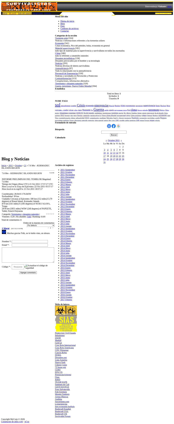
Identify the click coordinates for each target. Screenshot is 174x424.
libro (110, 120)
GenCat (58, 343)
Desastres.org (61, 357)
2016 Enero (65, 292)
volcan (71, 110)
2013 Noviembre (67, 233)
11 (108, 153)
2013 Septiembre (67, 228)
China (167, 110)
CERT (58, 370)
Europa (147, 120)
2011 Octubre (66, 172)
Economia (59, 43)
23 (123, 156)
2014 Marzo (65, 243)
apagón (111, 110)
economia (90, 105)
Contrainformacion (63, 78)
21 (25, 165)
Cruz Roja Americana (64, 348)
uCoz (27, 421)
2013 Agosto (66, 226)
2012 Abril (65, 187)
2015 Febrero (66, 270)
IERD (57, 379)
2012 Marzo (65, 184)
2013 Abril (65, 216)
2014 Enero (65, 238)
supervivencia (149, 105)
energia (121, 113)
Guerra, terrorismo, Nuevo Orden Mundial (73, 86)
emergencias (101, 105)
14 (117, 153)
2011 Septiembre (67, 170)
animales (145, 110)
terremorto (127, 118)
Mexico (162, 110)
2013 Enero (65, 209)
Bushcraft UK (61, 414)
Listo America (61, 360)
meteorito (91, 120)
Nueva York (60, 362)
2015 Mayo (65, 275)
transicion (133, 120)
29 (120, 159)
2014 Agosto (66, 255)
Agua (166, 113)
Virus (56, 118)
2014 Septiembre (67, 258)
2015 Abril (65, 273)
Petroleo (80, 115)
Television (109, 118)
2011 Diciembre (67, 177)
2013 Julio (64, 224)
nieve (75, 115)
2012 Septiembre (67, 199)
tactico (57, 113)
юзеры (142, 120)
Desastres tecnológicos (65, 58)
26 (111, 159)
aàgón (128, 115)
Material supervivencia (65, 48)
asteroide (85, 120)
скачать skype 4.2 (96, 115)
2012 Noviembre (67, 204)
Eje (92, 110)
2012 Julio (64, 194)
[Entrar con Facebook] (114, 126)
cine (71, 115)
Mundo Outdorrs (62, 394)
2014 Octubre (66, 260)
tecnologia (114, 113)
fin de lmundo (159, 113)
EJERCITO (79, 113)
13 (114, 153)
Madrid (58, 340)
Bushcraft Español (63, 409)
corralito (122, 120)
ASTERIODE (162, 115)
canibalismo (98, 113)
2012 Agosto (66, 197)
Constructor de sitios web (12, 421)
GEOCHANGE (62, 387)
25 (108, 159)
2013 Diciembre (67, 236)
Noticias (58, 63)
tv (118, 118)
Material (111, 106)
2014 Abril (65, 246)
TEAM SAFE (61, 382)
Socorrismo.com (62, 401)
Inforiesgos (60, 335)
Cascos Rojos (61, 352)
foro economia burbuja (64, 406)
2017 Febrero (66, 300)
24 (104, 159)
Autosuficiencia (62, 68)
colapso (144, 115)
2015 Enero (65, 268)
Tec (125, 113)
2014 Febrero (66, 241)
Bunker (117, 106)
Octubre (18, 165)
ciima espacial (99, 120)
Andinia (58, 399)
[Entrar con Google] (118, 126)
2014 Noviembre (67, 263)
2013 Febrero (66, 211)
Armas (139, 113)
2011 (11, 165)
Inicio (4, 13)
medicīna (66, 120)
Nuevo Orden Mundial (109, 115)
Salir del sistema (25, 13)
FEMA (123, 106)
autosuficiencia (65, 106)
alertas (73, 118)
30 (123, 159)
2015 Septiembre (67, 285)
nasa (168, 115)
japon (80, 110)
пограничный (121, 115)
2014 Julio (64, 253)
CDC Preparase (62, 350)
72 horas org (60, 367)
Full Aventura (61, 392)
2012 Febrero (66, 182)
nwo (113, 120)
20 (114, 156)
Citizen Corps (61, 365)
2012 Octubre (66, 201)
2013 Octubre (66, 231)
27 (114, 159)
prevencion (139, 106)
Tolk (29, 216)
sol (57, 104)
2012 (62, 115)
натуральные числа (120, 110)
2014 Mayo (65, 248)
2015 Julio (64, 280)
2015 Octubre (66, 287)
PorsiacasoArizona (63, 375)
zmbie (127, 120)
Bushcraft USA (61, 411)
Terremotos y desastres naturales (25, 214)
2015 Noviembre (67, 290)
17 (104, 156)
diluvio (128, 113)
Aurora (139, 110)
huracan (67, 115)
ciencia (144, 113)
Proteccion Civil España (65, 333)
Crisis (81, 105)
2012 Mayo (65, 189)
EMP (137, 120)
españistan (103, 118)
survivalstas (151, 118)
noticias (57, 115)
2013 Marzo (65, 214)
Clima (57, 53)
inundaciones (107, 113)
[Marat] (4, 233)
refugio (157, 120)
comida (157, 118)
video (76, 110)
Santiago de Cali (62, 384)
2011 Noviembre (67, 175)
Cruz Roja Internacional (65, 345)
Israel (115, 118)
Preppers (163, 118)
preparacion (143, 118)
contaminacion (94, 118)
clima (134, 109)
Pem (128, 110)
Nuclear (163, 106)
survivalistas (59, 120)
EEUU (87, 118)
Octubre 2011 (114, 140)
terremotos (130, 106)
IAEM (58, 338)
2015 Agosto (66, 282)
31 (104, 162)
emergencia (150, 113)
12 (111, 153)
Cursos (71, 120)
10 (104, 153)
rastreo (106, 120)
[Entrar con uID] (109, 126)
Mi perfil (12, 13)
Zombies (134, 113)
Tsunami (86, 110)
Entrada (47, 13)
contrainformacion (65, 118)
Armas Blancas (61, 397)
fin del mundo (89, 113)
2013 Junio (65, 221)
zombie (73, 106)
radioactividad (80, 118)
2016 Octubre (66, 297)
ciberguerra (77, 120)
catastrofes (86, 115)
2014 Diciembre (67, 265)
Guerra (99, 109)
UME (117, 120)
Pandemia (135, 118)
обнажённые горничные (68, 113)
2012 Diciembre (67, 206)
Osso (57, 377)
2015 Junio (65, 277)
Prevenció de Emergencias (66, 73)
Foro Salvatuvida (62, 389)
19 (111, 156)
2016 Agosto (66, 295)
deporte (121, 118)
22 (120, 156)
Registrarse (38, 13)
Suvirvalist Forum (62, 416)
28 (117, 159)
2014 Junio (65, 250)
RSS (169, 6)
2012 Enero (65, 179)
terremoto (153, 109)
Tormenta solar (61, 38)
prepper (152, 120)
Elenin (158, 106)
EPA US (58, 372)
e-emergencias (61, 404)
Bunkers (155, 115)
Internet (149, 115)
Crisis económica (136, 115)
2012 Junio (65, 192)
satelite (106, 110)
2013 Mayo (65, 219)
